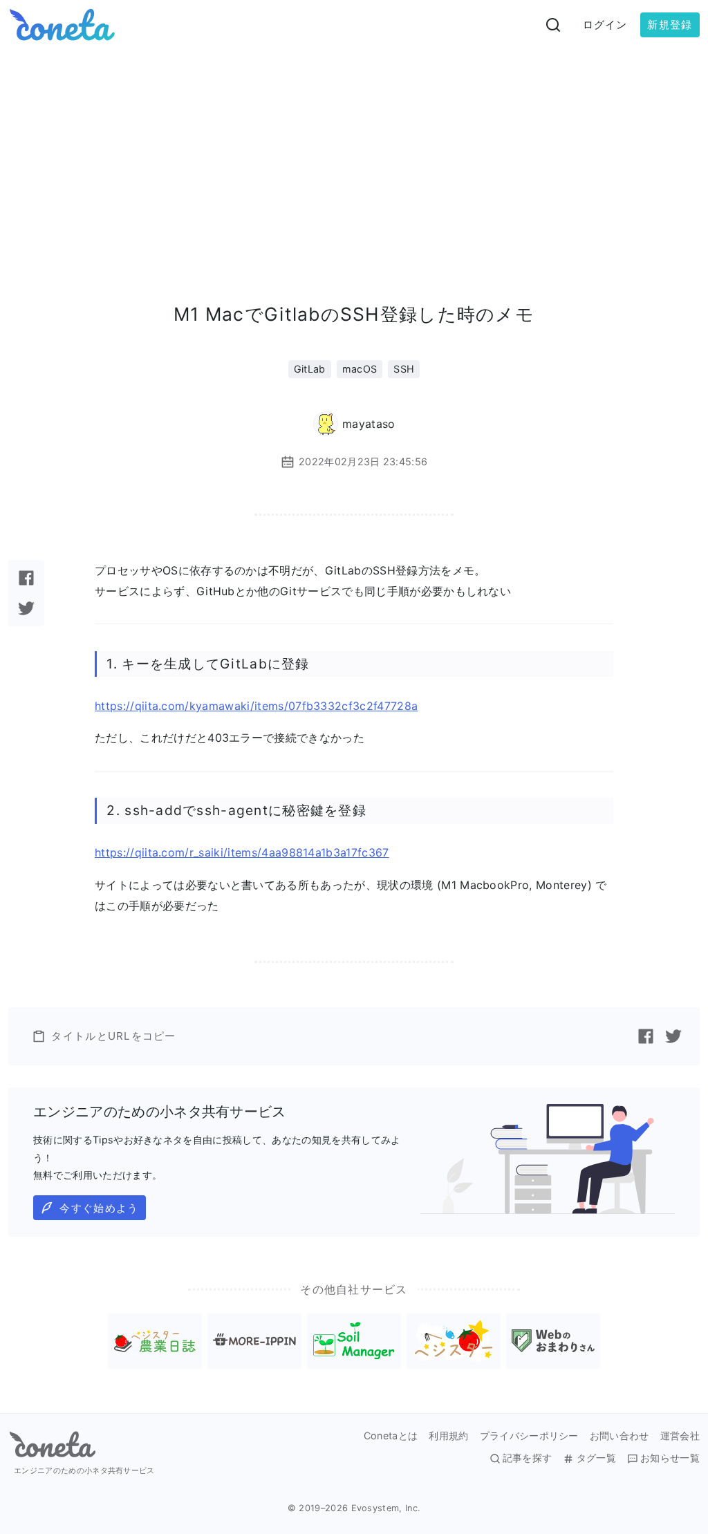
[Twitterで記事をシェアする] (26, 608)
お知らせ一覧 (670, 1457)
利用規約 (448, 1435)
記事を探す (527, 1457)
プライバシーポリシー (529, 1435)
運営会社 (680, 1435)
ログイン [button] (605, 24)
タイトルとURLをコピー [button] (113, 1035)
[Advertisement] (354, 153)
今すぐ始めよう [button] (98, 1208)
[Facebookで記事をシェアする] (26, 578)
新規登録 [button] (669, 24)
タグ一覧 (596, 1457)
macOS (360, 369)
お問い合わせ (619, 1435)
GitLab (310, 369)
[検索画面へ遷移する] (553, 25)
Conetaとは (391, 1435)
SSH (403, 369)
